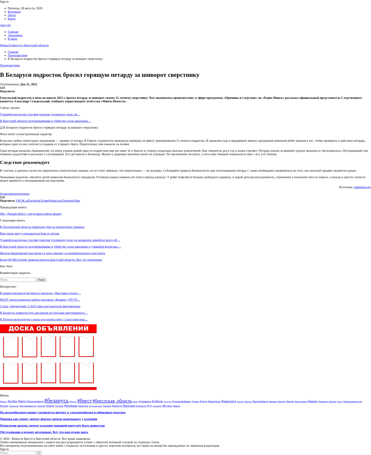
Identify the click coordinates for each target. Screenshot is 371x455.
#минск (312, 401)
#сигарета (140, 406)
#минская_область (327, 401)
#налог (4, 405)
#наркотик (14, 406)
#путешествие (95, 406)
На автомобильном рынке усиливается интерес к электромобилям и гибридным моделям (62, 412)
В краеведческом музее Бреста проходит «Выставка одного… (40, 293)
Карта (11, 18)
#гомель (5, 193)
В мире (12, 38)
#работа (117, 405)
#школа (176, 406)
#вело (135, 401)
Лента (12, 15)
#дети (203, 401)
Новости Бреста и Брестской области (24, 45)
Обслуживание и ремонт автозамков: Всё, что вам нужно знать (44, 432)
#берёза (73, 401)
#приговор (83, 406)
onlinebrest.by (362, 187)
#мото (340, 402)
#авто (22, 401)
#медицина (301, 401)
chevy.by (5, 25)
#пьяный (107, 406)
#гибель (157, 401)
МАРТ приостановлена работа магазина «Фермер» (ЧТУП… (40, 299)
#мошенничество (352, 401)
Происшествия (10, 65)
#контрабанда (260, 401)
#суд (149, 405)
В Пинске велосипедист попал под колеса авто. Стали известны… (44, 319)
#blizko (3, 401)
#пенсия (41, 406)
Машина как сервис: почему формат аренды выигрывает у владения (48, 419)
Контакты (14, 11)
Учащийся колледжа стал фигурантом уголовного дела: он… (40, 114)
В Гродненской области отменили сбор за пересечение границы (42, 227)
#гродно (168, 401)
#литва (290, 401)
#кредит (281, 401)
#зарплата (228, 401)
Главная (13, 31)
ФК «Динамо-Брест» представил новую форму (31, 213)
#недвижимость (28, 405)
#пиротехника (20, 193)
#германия (145, 401)
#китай (240, 401)
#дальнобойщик (181, 401)
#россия (129, 406)
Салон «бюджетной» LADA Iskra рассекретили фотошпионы (40, 306)
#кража (273, 401)
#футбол (167, 405)
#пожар (59, 405)
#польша (70, 406)
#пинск (50, 405)
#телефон (157, 406)
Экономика (15, 35)
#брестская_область (112, 400)
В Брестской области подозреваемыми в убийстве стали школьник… (45, 121)
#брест (84, 400)
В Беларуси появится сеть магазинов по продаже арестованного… (44, 312)
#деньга (195, 401)
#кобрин (248, 401)
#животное (214, 401)
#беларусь (56, 400)
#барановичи (35, 401)
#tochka (12, 401)
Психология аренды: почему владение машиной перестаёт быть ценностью (52, 425)
